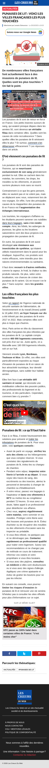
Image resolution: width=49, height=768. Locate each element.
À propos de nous (14, 722)
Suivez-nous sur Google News (22, 32)
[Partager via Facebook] (9, 653)
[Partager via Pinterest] (39, 653)
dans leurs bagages (12, 223)
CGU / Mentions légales (17, 729)
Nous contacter (14, 726)
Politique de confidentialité (20, 732)
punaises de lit (26, 670)
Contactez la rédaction (24, 755)
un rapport (14, 303)
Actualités (10, 8)
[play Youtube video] (24, 412)
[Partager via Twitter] (24, 653)
